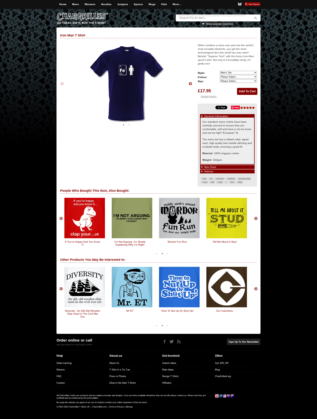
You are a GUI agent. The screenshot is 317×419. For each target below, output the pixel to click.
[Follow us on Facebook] (164, 341)
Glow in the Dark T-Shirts (122, 382)
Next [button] (190, 84)
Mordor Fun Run (177, 241)
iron (204, 179)
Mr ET (130, 310)
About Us (114, 363)
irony (205, 182)
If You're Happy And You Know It (82, 243)
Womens (90, 4)
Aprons (138, 4)
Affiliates (167, 382)
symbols (231, 179)
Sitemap (129, 407)
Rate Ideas (168, 369)
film (212, 182)
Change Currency (208, 97)
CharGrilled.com (99, 407)
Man (240, 182)
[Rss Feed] (178, 341)
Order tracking (64, 363)
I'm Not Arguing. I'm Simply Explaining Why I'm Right (129, 243)
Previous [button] (62, 84)
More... (177, 4)
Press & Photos (117, 376)
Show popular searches (219, 23)
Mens (75, 4)
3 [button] (168, 253)
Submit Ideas (169, 363)
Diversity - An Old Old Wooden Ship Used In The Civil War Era (82, 313)
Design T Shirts (170, 376)
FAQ (59, 376)
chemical (220, 179)
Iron (232, 182)
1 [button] (123, 125)
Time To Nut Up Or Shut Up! (177, 310)
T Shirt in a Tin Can (119, 369)
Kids (164, 4)
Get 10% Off (221, 363)
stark (220, 182)
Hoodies (106, 4)
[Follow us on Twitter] (171, 341)
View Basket (254, 4)
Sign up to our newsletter (244, 341)
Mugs (152, 4)
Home (62, 4)
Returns (61, 369)
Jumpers (122, 4)
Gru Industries (224, 310)
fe (211, 179)
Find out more (140, 402)
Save (237, 107)
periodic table (244, 179)
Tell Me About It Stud (224, 241)
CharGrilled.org (223, 376)
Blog (217, 369)
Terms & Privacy (116, 407)
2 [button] (129, 125)
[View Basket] (239, 4)
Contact (61, 382)
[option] (126, 84)
